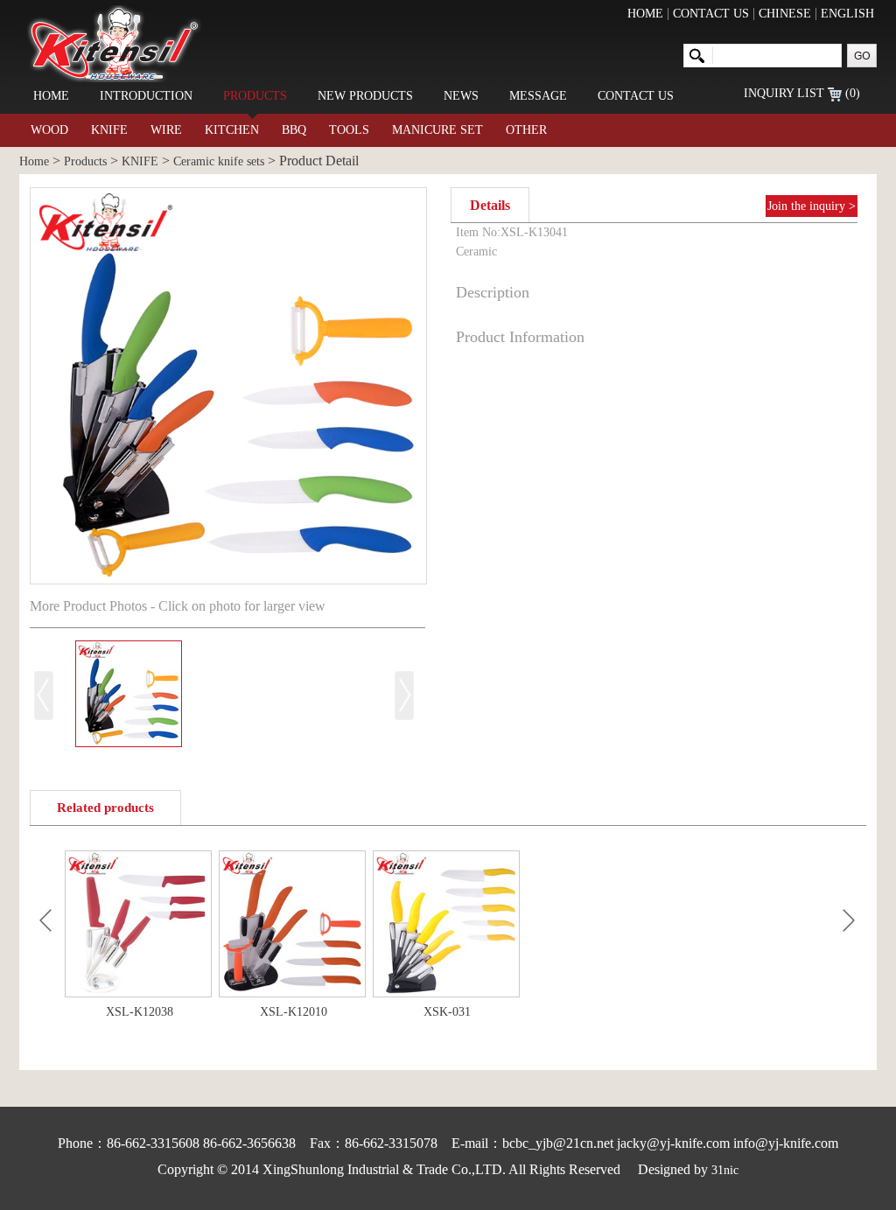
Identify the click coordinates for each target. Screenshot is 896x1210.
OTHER (526, 129)
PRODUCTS (255, 95)
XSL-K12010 (293, 1011)
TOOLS (349, 129)
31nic (724, 1170)
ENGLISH (847, 13)
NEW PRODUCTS (365, 95)
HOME (645, 13)
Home (34, 161)
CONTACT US (711, 13)
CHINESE (785, 13)
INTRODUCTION (146, 95)
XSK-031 (447, 1011)
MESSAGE (538, 95)
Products (85, 161)
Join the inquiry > (811, 206)
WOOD (49, 129)
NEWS (461, 95)
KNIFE (109, 129)
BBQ (294, 129)
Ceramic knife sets (218, 161)
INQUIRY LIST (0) (802, 93)
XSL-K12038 (139, 1011)
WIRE (166, 129)
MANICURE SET (437, 129)
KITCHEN (232, 129)
